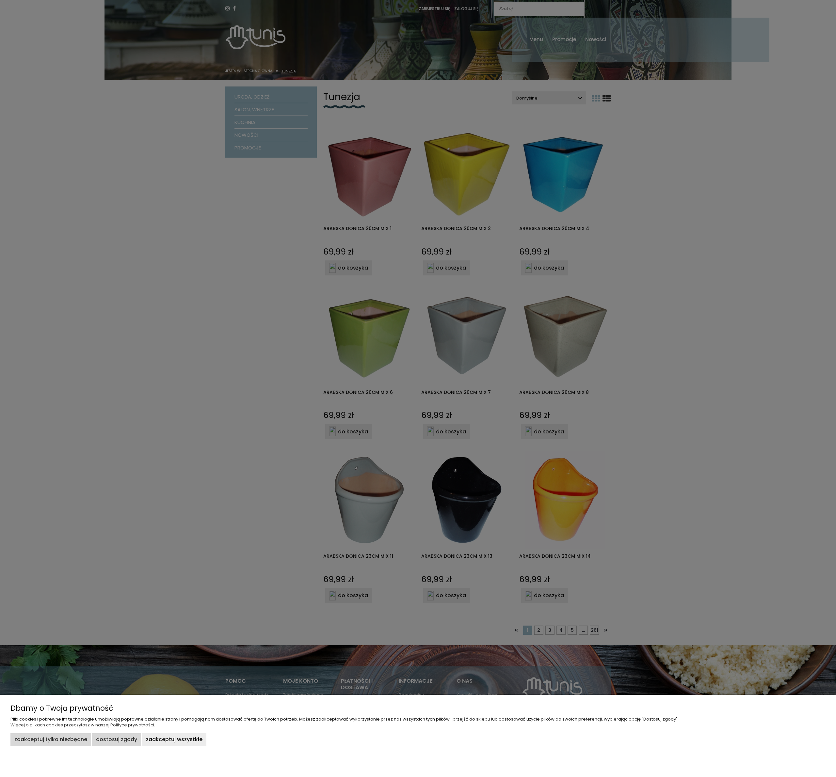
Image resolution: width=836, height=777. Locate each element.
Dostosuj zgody (116, 739)
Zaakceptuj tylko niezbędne (50, 739)
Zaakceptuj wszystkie (174, 739)
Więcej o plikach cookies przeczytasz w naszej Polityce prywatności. (82, 725)
